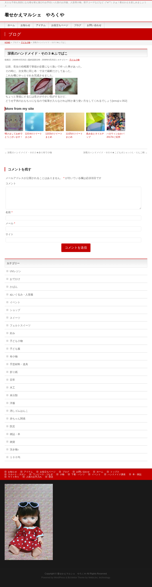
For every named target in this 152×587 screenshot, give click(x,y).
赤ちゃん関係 (17, 418)
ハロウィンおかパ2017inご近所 (115, 135)
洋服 (12, 403)
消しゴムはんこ (19, 410)
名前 (9, 212)
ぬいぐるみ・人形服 (21, 294)
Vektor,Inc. (93, 577)
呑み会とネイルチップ (95, 135)
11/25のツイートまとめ (74, 135)
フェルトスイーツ (20, 325)
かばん (14, 286)
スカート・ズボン (17, 474)
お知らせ (12, 472)
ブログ (65, 472)
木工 (12, 387)
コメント (11, 183)
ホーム (100, 472)
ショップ (15, 310)
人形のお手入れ (34, 477)
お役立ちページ (47, 472)
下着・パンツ (78, 474)
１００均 (15, 457)
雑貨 (12, 441)
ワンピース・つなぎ (43, 474)
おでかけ (15, 279)
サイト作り (13, 477)
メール (10, 223)
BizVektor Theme (76, 577)
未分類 (14, 395)
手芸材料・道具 (19, 364)
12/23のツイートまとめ (53, 135)
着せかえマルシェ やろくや (35, 14)
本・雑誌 (137, 474)
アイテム (28, 472)
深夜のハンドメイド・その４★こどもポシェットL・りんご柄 (115, 152)
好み (12, 333)
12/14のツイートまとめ (33, 135)
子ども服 (15, 348)
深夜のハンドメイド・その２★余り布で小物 (28, 152)
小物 (62, 474)
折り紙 (14, 372)
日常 (12, 379)
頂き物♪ (14, 449)
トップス (114, 472)
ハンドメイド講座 (116, 474)
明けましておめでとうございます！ (13, 135)
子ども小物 (74, 60)
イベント (15, 302)
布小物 (14, 356)
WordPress (59, 577)
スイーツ (15, 317)
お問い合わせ (83, 472)
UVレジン (15, 271)
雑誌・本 (15, 434)
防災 (12, 426)
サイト (9, 234)
